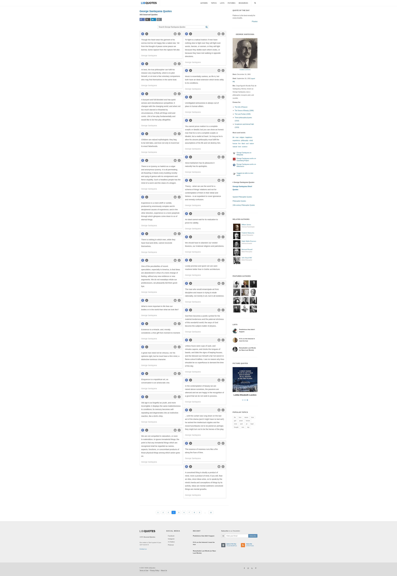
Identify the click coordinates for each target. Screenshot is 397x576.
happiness (248, 137)
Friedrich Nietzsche (248, 233)
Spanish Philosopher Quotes (242, 197)
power (241, 420)
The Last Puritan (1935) (243, 114)
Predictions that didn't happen (203, 536)
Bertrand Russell (247, 249)
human (235, 143)
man (237, 137)
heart (252, 424)
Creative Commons (245, 69)
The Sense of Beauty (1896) (244, 110)
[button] (255, 2)
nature (252, 143)
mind (251, 140)
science (244, 146)
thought (236, 427)
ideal (243, 143)
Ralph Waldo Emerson (249, 241)
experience (236, 140)
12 (211, 512)
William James (246, 224)
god (235, 420)
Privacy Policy (154, 570)
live (239, 143)
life (233, 137)
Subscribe (253, 536)
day (248, 427)
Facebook (171, 536)
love (239, 146)
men (243, 427)
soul (247, 143)
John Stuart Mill (247, 258)
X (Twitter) (171, 542)
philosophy (244, 140)
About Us (164, 570)
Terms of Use (144, 570)
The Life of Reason (241, 107)
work (241, 424)
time (252, 417)
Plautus (254, 21)
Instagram (171, 539)
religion (242, 137)
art (246, 424)
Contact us (143, 549)
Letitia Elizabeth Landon (245, 395)
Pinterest (171, 545)
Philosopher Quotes (239, 201)
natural (235, 146)
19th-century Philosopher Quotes (244, 205)
